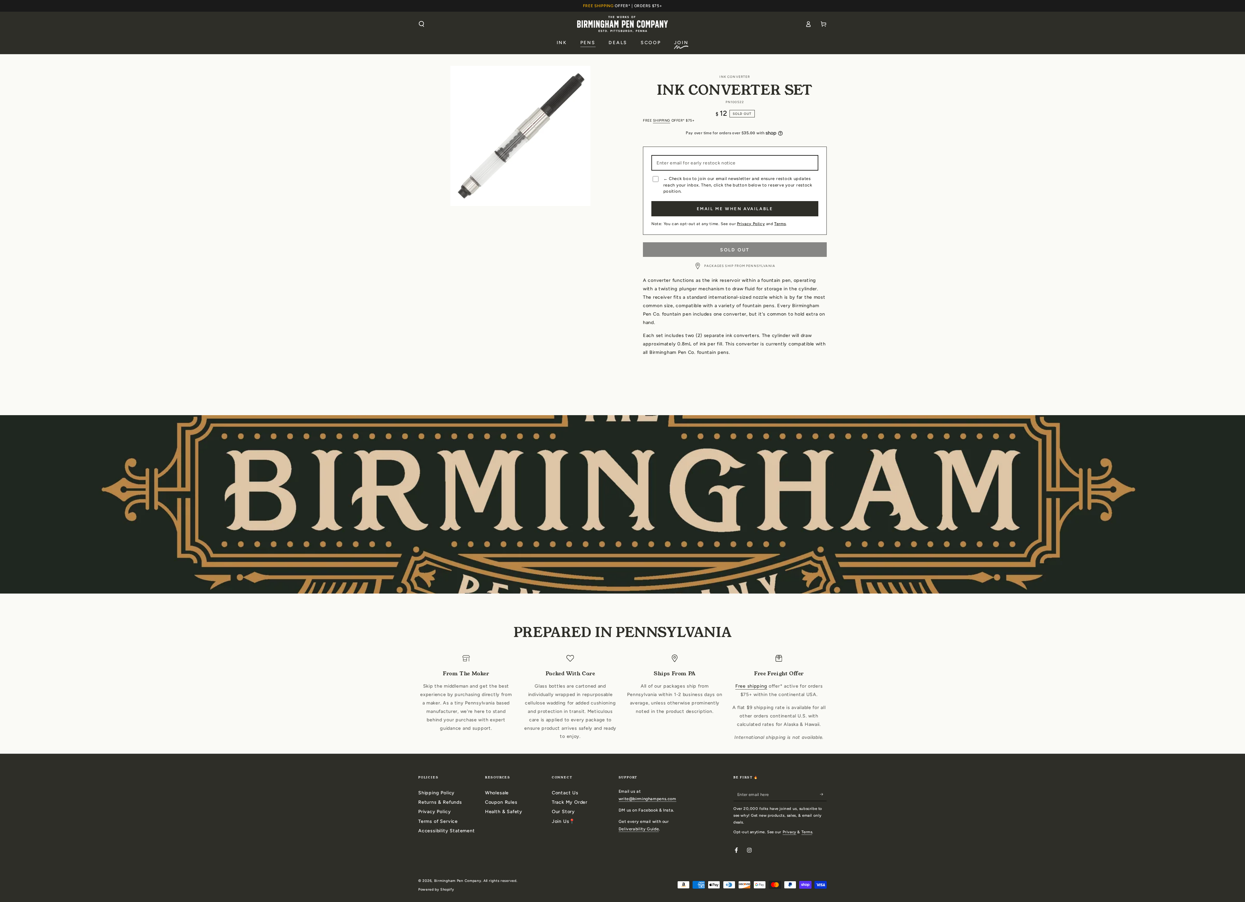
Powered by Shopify (436, 889)
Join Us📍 (563, 821)
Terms (780, 224)
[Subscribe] (823, 794)
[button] (421, 24)
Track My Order (569, 802)
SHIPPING (661, 120)
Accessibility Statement (446, 831)
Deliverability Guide (639, 828)
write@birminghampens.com (647, 798)
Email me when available (735, 208)
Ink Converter (734, 76)
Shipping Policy (436, 793)
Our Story (563, 811)
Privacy (789, 832)
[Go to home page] (623, 24)
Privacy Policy (751, 224)
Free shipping (751, 686)
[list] (622, 698)
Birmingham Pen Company (457, 881)
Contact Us (565, 793)
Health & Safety (503, 811)
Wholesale (497, 793)
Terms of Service (438, 821)
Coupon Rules (501, 802)
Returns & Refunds (440, 802)
